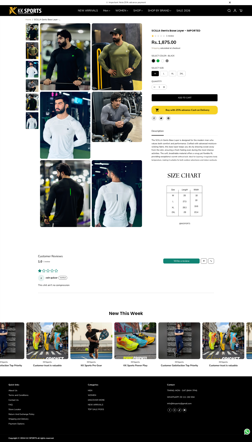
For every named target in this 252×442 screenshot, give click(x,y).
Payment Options (16, 423)
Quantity (157, 81)
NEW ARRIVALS (88, 10)
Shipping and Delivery (18, 419)
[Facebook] (154, 118)
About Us (13, 390)
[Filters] (204, 261)
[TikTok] (179, 410)
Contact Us (14, 400)
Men (106, 10)
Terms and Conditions (18, 395)
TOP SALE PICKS (96, 409)
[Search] (229, 10)
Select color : (163, 55)
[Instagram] (174, 410)
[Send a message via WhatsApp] (247, 431)
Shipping (156, 48)
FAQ (11, 404)
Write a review (181, 261)
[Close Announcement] (229, 2)
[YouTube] (184, 410)
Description (158, 131)
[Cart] (240, 10)
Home (28, 19)
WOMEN (121, 10)
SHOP (137, 10)
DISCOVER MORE (96, 400)
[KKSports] (38, 340)
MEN (90, 390)
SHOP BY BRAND (159, 10)
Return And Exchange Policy (21, 414)
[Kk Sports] (25, 10)
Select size (158, 68)
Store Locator (15, 409)
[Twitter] (161, 118)
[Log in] (235, 10)
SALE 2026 (183, 10)
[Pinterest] (168, 118)
